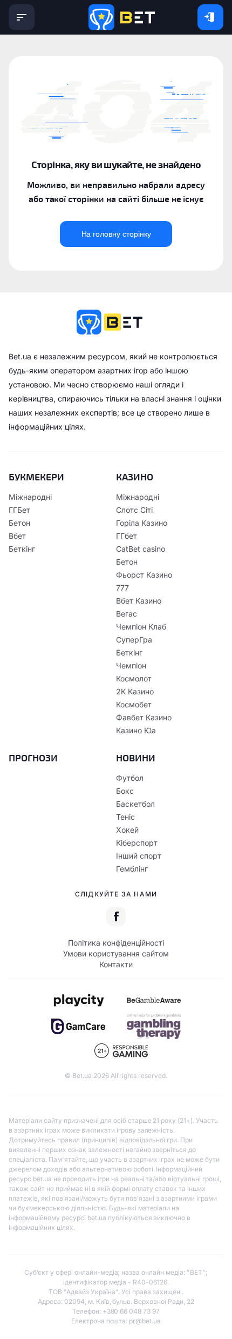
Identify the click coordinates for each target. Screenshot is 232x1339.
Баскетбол (135, 803)
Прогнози (33, 758)
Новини (135, 758)
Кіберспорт (137, 842)
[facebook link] (116, 916)
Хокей (127, 829)
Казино (134, 477)
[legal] (78, 1000)
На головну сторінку (116, 234)
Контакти (116, 964)
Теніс (125, 816)
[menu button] (22, 17)
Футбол (130, 777)
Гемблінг (132, 868)
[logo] (121, 17)
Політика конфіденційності (116, 942)
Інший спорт (138, 855)
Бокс (125, 790)
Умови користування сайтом (116, 953)
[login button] (210, 17)
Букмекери (36, 477)
